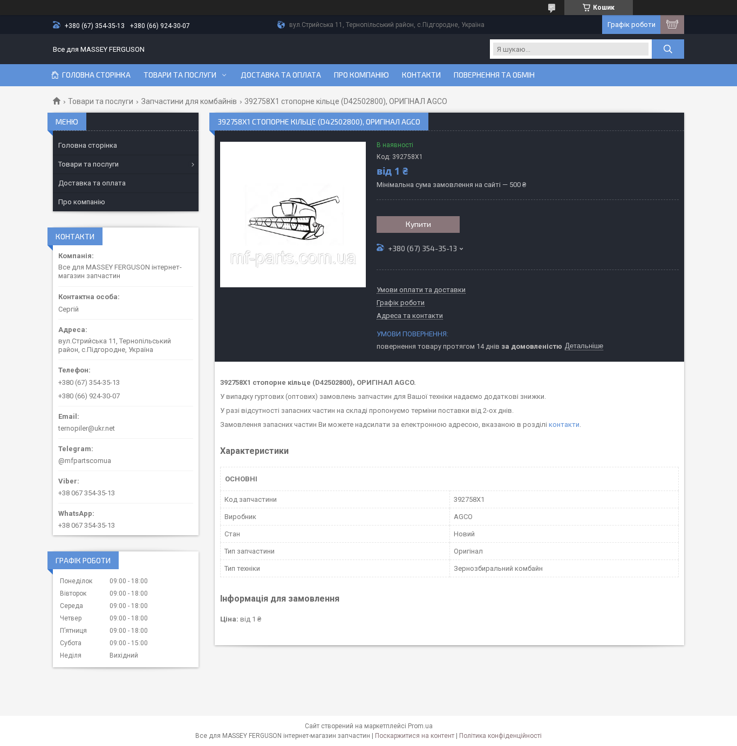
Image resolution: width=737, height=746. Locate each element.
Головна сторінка (96, 75)
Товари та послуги (180, 75)
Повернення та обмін (494, 75)
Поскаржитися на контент (414, 736)
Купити (418, 224)
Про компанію (361, 75)
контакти (564, 424)
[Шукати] (668, 49)
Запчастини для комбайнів (189, 101)
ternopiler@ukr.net (86, 428)
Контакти (421, 75)
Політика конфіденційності (500, 736)
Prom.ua (420, 726)
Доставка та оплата (281, 75)
